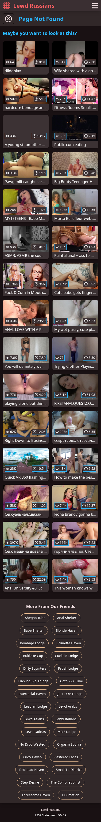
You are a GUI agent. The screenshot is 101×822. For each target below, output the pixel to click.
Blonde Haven (67, 630)
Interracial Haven (32, 693)
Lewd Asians (34, 719)
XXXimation (70, 795)
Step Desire (30, 782)
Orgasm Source (69, 744)
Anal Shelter (66, 618)
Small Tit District (69, 769)
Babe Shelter (34, 630)
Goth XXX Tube (71, 681)
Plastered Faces (66, 757)
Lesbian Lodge (35, 706)
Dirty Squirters (34, 668)
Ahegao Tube (35, 618)
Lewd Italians (66, 719)
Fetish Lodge (68, 668)
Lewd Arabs (68, 706)
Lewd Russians (33, 5)
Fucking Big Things (33, 681)
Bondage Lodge (32, 643)
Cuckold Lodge (66, 655)
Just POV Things (70, 693)
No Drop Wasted (32, 744)
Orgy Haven (32, 757)
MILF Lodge (67, 731)
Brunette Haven (68, 643)
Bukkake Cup (33, 655)
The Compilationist (65, 782)
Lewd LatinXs (35, 731)
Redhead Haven (31, 769)
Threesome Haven (36, 795)
